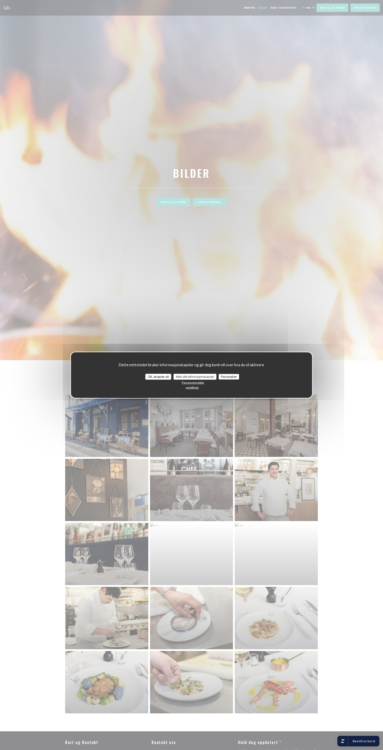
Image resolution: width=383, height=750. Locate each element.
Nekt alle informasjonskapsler (195, 376)
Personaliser (229, 376)
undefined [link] (192, 387)
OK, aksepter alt (158, 376)
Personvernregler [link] (193, 382)
